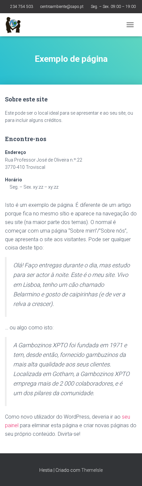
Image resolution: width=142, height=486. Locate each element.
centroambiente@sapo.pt (62, 6)
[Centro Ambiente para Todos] (15, 25)
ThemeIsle (92, 470)
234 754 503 (21, 6)
